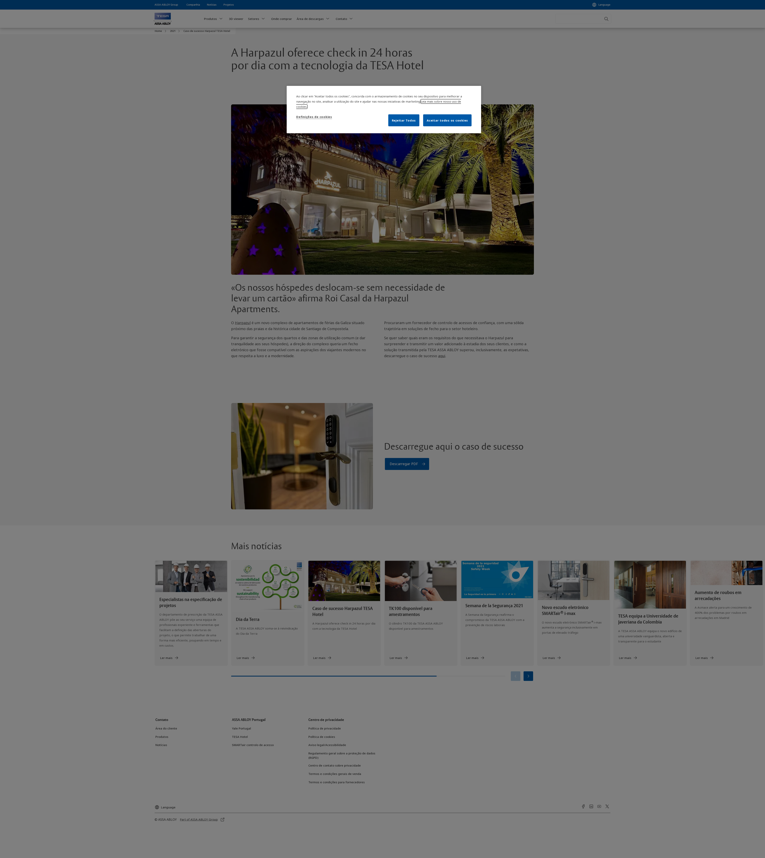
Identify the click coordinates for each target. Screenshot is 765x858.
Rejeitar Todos (404, 120)
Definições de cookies (314, 117)
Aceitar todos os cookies (447, 120)
